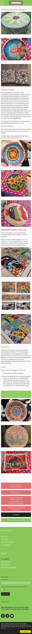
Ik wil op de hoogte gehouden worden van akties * (14, 586)
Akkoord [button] (25, 631)
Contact (3, 553)
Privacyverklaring (5, 545)
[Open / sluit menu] (2, 3)
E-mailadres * (4, 579)
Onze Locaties (5, 539)
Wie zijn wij (4, 536)
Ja (4, 589)
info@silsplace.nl (6, 562)
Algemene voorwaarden (7, 542)
